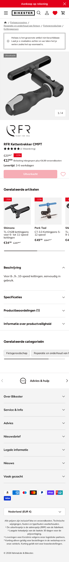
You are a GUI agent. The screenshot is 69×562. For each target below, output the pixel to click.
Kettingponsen (11, 29)
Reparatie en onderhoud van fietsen (22, 25)
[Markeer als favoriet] (61, 174)
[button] (55, 13)
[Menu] (6, 13)
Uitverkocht (30, 174)
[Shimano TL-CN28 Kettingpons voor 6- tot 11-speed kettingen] (17, 211)
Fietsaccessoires (18, 22)
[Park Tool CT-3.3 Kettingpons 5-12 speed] (48, 211)
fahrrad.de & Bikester (22, 553)
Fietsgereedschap (52, 25)
